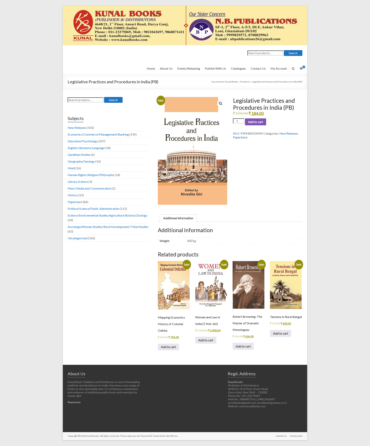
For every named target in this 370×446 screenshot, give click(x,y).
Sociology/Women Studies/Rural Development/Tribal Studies (108, 226)
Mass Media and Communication (89, 188)
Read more (74, 402)
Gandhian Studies (79, 154)
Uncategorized (77, 238)
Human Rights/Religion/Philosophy (91, 175)
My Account (279, 68)
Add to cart (255, 122)
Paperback (240, 137)
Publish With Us (215, 68)
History (73, 195)
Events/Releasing (188, 68)
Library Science (78, 181)
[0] (300, 68)
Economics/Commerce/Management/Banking (98, 134)
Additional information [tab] (178, 218)
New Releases (288, 133)
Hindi (71, 168)
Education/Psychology (83, 141)
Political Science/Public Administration (93, 208)
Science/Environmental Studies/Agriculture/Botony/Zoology (107, 215)
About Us (166, 68)
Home (151, 68)
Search (293, 53)
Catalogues (238, 68)
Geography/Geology (81, 161)
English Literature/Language (86, 148)
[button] (220, 103)
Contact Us (258, 68)
